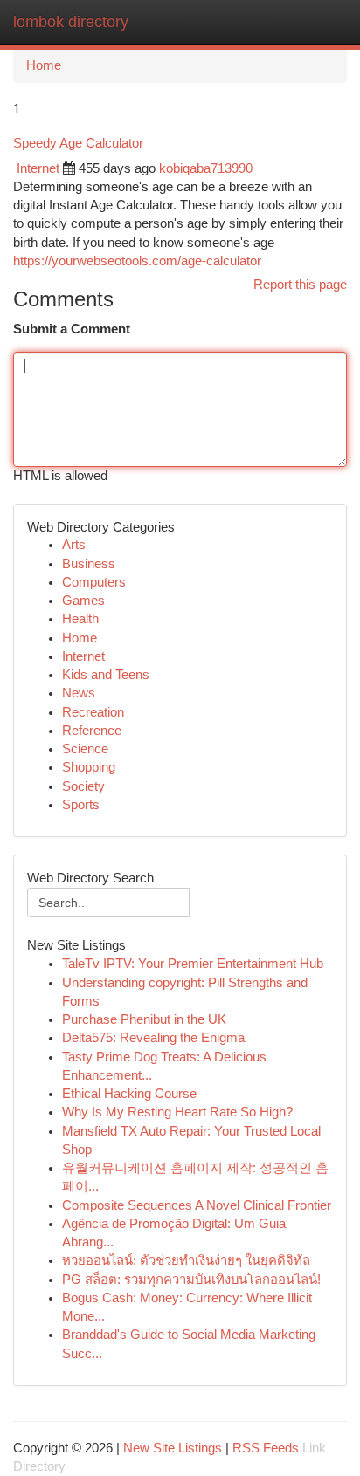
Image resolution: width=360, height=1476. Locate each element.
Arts (74, 545)
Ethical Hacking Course (129, 1094)
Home (43, 65)
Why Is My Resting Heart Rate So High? (177, 1112)
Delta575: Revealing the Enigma (153, 1038)
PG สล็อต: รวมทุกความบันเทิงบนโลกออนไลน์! (191, 1280)
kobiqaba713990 (206, 168)
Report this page (300, 285)
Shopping (88, 767)
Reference (91, 731)
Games (83, 601)
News (78, 693)
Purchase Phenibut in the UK (144, 1019)
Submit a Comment (71, 329)
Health (80, 619)
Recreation (93, 712)
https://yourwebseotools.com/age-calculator (137, 261)
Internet (38, 168)
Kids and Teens (105, 675)
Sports (81, 805)
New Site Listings (172, 1448)
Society (83, 786)
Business (88, 564)
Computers (94, 582)
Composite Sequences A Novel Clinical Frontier (196, 1205)
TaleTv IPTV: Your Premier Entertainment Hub (192, 964)
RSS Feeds (265, 1448)
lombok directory (70, 22)
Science (85, 749)
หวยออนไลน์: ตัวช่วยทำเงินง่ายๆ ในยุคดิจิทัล (186, 1260)
